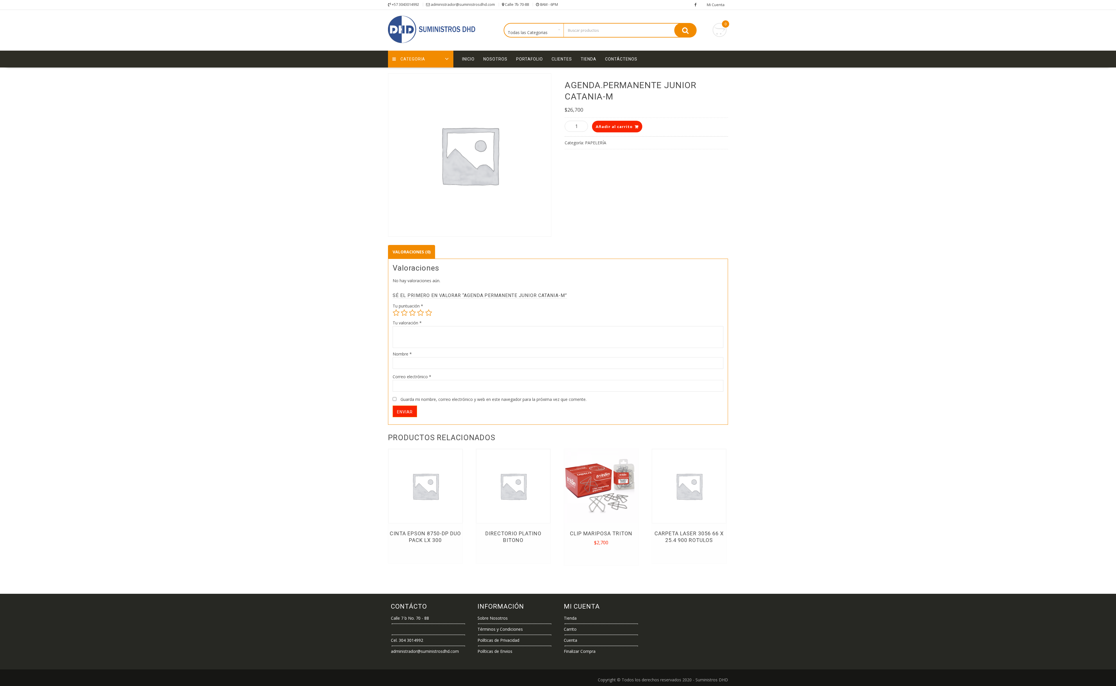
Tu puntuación (408, 306)
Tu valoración (407, 323)
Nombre (402, 354)
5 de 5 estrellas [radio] (428, 312)
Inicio (468, 59)
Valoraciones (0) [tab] (412, 252)
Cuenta (570, 640)
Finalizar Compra (579, 651)
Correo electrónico (412, 376)
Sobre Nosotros (492, 618)
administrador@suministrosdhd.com (425, 651)
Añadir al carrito (614, 126)
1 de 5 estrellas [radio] (396, 312)
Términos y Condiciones (500, 629)
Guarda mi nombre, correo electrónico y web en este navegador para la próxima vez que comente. (493, 399)
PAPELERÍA (595, 142)
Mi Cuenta (716, 4)
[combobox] (534, 31)
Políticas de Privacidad (498, 640)
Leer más (425, 553)
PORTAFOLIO (529, 59)
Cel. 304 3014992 (407, 640)
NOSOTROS (495, 59)
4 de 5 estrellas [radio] (420, 312)
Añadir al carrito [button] (601, 555)
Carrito (570, 629)
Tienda (588, 59)
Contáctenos (621, 59)
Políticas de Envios (494, 651)
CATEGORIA (412, 59)
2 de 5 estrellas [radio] (404, 312)
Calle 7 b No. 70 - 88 (410, 618)
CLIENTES (562, 59)
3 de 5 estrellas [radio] (412, 312)
